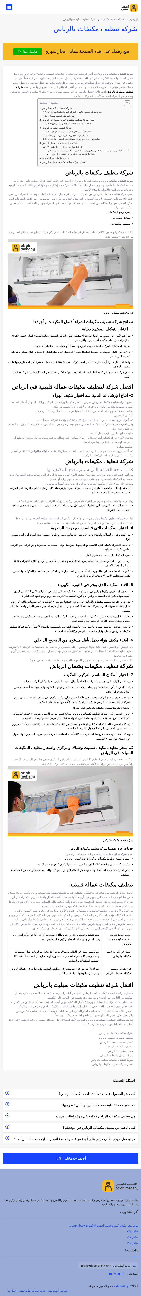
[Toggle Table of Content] (125, 103)
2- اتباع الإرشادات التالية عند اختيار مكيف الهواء (69, 123)
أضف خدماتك (75, 1158)
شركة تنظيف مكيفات (112, 19)
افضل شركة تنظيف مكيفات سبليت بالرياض (64, 162)
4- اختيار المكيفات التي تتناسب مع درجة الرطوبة (69, 131)
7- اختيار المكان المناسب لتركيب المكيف (66, 147)
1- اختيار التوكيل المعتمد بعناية (61, 116)
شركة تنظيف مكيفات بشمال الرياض (60, 143)
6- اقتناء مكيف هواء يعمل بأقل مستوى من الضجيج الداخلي (74, 139)
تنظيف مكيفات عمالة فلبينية (56, 158)
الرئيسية (133, 19)
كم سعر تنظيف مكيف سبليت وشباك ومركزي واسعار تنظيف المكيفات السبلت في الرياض (88, 150)
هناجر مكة (132, 1231)
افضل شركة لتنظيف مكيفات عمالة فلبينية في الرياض (68, 119)
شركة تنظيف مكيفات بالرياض (57, 108)
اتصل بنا (12, 1290)
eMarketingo (121, 1286)
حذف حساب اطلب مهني (32, 1290)
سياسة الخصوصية (58, 1290)
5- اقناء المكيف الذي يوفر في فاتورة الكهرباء (68, 135)
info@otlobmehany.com (95, 1265)
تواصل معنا (30, 51)
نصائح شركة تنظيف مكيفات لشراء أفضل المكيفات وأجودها (74, 112)
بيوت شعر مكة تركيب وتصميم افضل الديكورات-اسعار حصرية (103, 1225)
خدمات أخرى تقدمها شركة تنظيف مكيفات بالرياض (73, 154)
